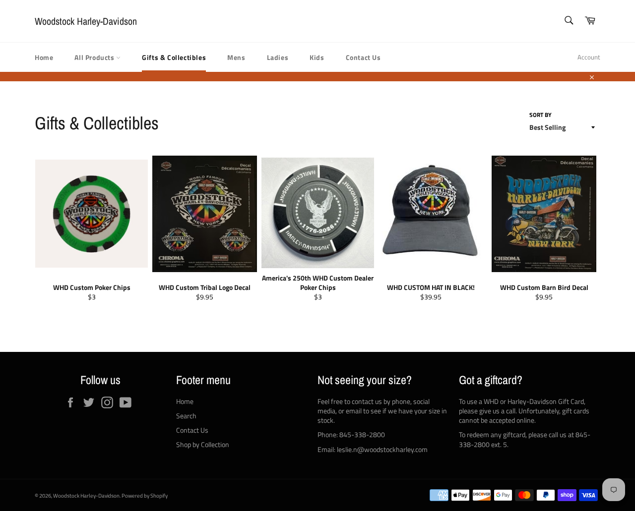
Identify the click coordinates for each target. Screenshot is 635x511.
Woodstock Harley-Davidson (86, 21)
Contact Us (363, 57)
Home (44, 57)
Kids (317, 57)
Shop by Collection (202, 444)
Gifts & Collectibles (174, 57)
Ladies (278, 57)
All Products (95, 57)
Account (588, 57)
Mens (236, 57)
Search (186, 415)
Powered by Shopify (145, 495)
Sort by (540, 115)
